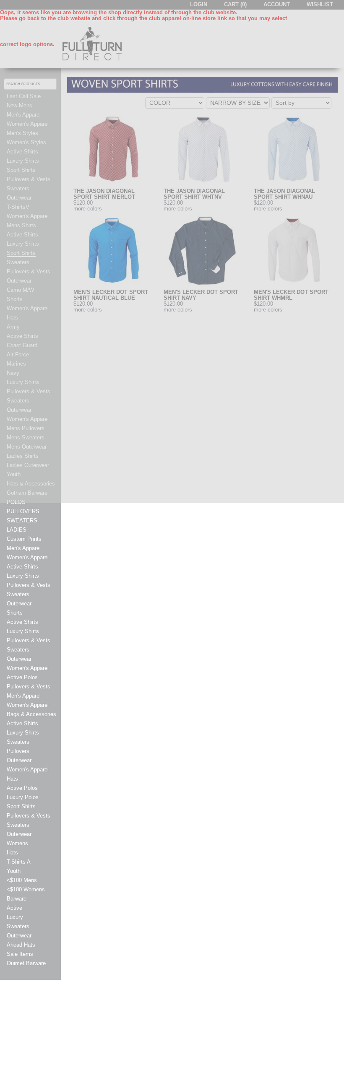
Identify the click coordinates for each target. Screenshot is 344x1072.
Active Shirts (22, 567)
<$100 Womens (26, 890)
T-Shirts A (19, 862)
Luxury (15, 917)
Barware (16, 899)
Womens (17, 843)
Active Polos (22, 677)
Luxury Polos (23, 797)
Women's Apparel (28, 558)
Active (14, 908)
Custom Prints (24, 539)
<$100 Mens (22, 880)
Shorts (15, 613)
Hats (12, 779)
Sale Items (20, 954)
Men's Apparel (24, 548)
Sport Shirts (21, 807)
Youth (14, 871)
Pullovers (18, 751)
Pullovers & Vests (28, 585)
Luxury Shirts (23, 576)
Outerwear (19, 604)
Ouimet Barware (26, 963)
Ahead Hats (21, 945)
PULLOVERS (23, 511)
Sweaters (18, 594)
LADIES (16, 530)
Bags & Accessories (31, 714)
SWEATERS (22, 521)
